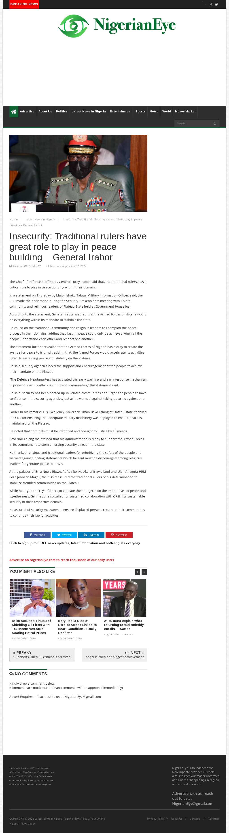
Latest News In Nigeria (89, 111)
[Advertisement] (114, 74)
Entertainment (120, 111)
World (166, 111)
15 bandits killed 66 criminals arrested (42, 657)
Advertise (27, 111)
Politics (62, 111)
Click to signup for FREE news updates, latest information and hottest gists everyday (74, 543)
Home (13, 219)
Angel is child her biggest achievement (115, 657)
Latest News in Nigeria (40, 219)
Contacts (195, 818)
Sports (141, 111)
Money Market (185, 111)
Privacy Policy (155, 818)
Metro (154, 111)
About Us (45, 111)
